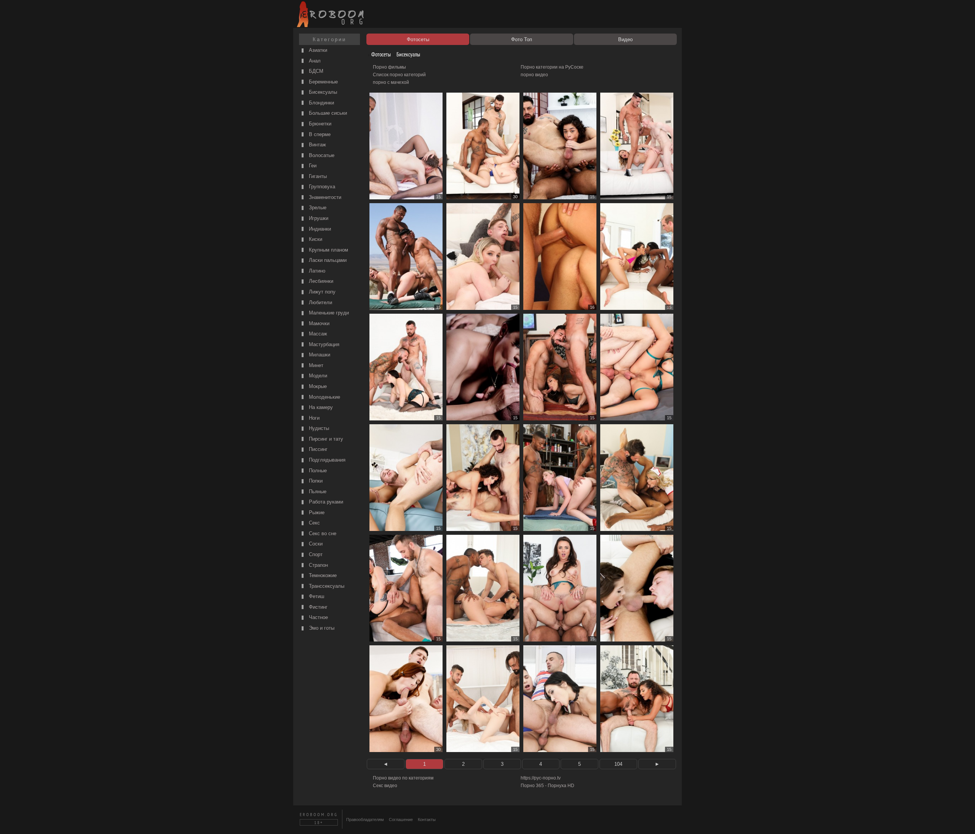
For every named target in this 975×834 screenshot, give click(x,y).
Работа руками (325, 502)
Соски (315, 544)
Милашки (318, 355)
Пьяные (316, 491)
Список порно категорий (399, 74)
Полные (317, 470)
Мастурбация (323, 344)
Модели (317, 376)
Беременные (322, 82)
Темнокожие (322, 575)
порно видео (534, 74)
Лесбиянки (320, 281)
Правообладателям (365, 819)
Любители (319, 302)
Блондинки (320, 103)
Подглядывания (326, 460)
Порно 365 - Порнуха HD (547, 785)
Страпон (317, 565)
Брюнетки (319, 124)
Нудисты (318, 428)
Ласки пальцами (327, 260)
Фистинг (317, 607)
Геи (311, 165)
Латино (316, 271)
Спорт (315, 554)
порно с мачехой (391, 82)
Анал (314, 61)
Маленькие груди (328, 313)
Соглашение (401, 819)
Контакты (427, 819)
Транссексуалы (325, 586)
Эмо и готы (320, 628)
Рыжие (315, 512)
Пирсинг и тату (325, 439)
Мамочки (318, 323)
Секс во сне (321, 533)
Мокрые (317, 386)
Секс (313, 523)
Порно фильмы (389, 67)
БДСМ (315, 71)
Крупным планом (327, 250)
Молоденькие (323, 397)
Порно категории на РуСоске (552, 67)
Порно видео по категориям (403, 778)
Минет (315, 365)
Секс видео (385, 785)
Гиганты (317, 176)
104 (618, 764)
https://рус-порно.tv (541, 778)
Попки (315, 481)
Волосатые (320, 155)
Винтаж (316, 145)
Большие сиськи (327, 113)
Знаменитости (324, 197)
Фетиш (315, 596)
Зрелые (316, 207)
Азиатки (317, 50)
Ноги (313, 418)
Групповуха (321, 186)
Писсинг (317, 449)
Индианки (319, 229)
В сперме (319, 134)
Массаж (317, 334)
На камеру (320, 407)
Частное (317, 617)
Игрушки (317, 218)
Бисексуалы (322, 92)
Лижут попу (321, 292)
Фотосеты (380, 54)
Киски (314, 239)
